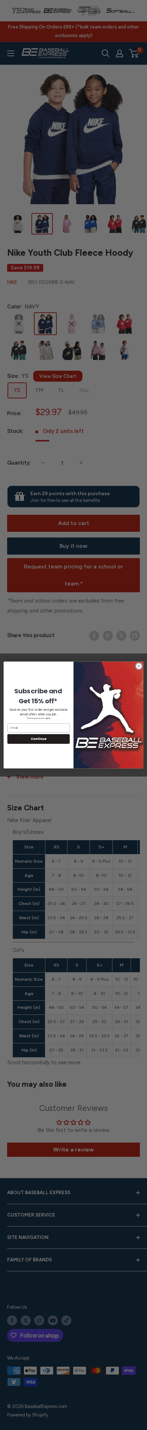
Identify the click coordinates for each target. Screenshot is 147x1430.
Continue (38, 739)
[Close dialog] (139, 666)
